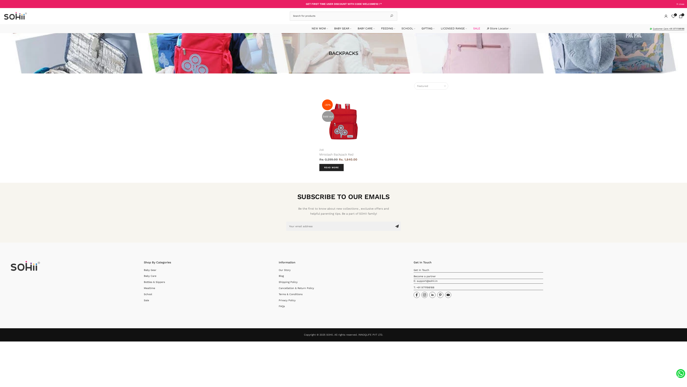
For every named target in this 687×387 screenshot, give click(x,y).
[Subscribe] (397, 226)
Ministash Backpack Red (336, 154)
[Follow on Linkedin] (432, 295)
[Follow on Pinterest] (440, 295)
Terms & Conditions (291, 294)
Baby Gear (150, 270)
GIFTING (427, 28)
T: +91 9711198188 (424, 287)
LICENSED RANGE (453, 28)
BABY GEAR (341, 28)
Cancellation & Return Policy (296, 288)
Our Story (285, 270)
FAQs (282, 306)
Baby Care (150, 275)
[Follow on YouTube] (448, 295)
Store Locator (499, 28)
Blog (281, 275)
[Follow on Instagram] (425, 295)
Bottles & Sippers (154, 282)
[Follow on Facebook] (417, 295)
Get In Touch (421, 270)
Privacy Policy (287, 300)
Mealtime (149, 288)
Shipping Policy (288, 282)
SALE (476, 28)
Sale (146, 300)
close (7, 4)
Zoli (321, 149)
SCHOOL (407, 28)
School (148, 294)
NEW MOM (319, 28)
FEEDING (387, 28)
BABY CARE (365, 28)
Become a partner (425, 276)
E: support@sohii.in (426, 281)
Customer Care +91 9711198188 (668, 28)
